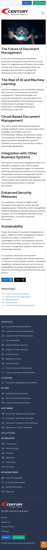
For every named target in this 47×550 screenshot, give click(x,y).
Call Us (26, 3)
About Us (5, 522)
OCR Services (12, 354)
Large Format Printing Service (19, 335)
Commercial (11, 443)
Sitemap (5, 531)
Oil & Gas (10, 467)
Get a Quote (39, 3)
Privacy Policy (7, 526)
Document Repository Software (20, 413)
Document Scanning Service (18, 326)
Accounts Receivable (15, 482)
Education (10, 457)
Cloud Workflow (13, 340)
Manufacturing (12, 448)
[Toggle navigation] (43, 13)
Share (5, 280)
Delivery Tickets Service (17, 349)
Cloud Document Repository (18, 296)
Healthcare (11, 462)
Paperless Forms (13, 359)
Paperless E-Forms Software (19, 427)
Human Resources (14, 487)
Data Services (11, 302)
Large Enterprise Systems (18, 402)
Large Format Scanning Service (20, 331)
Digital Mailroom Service (17, 345)
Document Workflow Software (19, 418)
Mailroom (10, 491)
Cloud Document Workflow (17, 293)
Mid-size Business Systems (18, 398)
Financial (9, 453)
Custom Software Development (20, 305)
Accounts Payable (14, 478)
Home (4, 517)
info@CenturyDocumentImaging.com (18, 543)
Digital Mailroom (12, 299)
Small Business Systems (17, 393)
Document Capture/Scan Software (22, 423)
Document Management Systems (21, 382)
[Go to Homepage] (15, 12)
